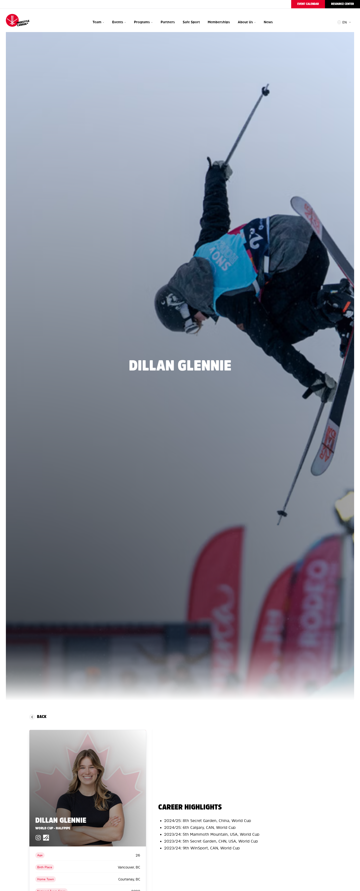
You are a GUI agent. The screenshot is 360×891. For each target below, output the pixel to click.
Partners (168, 22)
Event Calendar (308, 4)
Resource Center (342, 4)
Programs (142, 22)
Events (117, 22)
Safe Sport (191, 22)
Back (41, 717)
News (268, 22)
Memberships (219, 22)
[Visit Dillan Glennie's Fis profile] (46, 838)
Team (97, 22)
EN (344, 22)
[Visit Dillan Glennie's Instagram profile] (38, 838)
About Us (245, 22)
